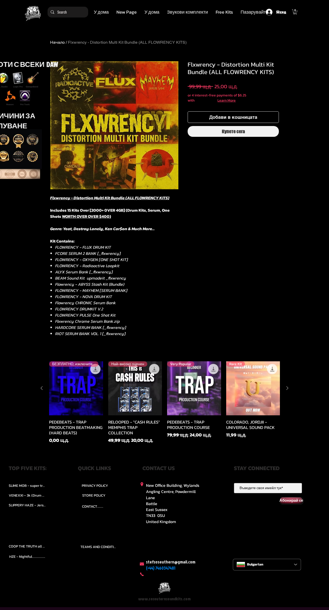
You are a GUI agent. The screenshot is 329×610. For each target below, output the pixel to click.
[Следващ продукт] (287, 388)
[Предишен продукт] (42, 388)
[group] (164, 402)
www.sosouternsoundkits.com (164, 599)
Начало (57, 42)
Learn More (226, 100)
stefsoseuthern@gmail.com (170, 562)
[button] (187, 12)
